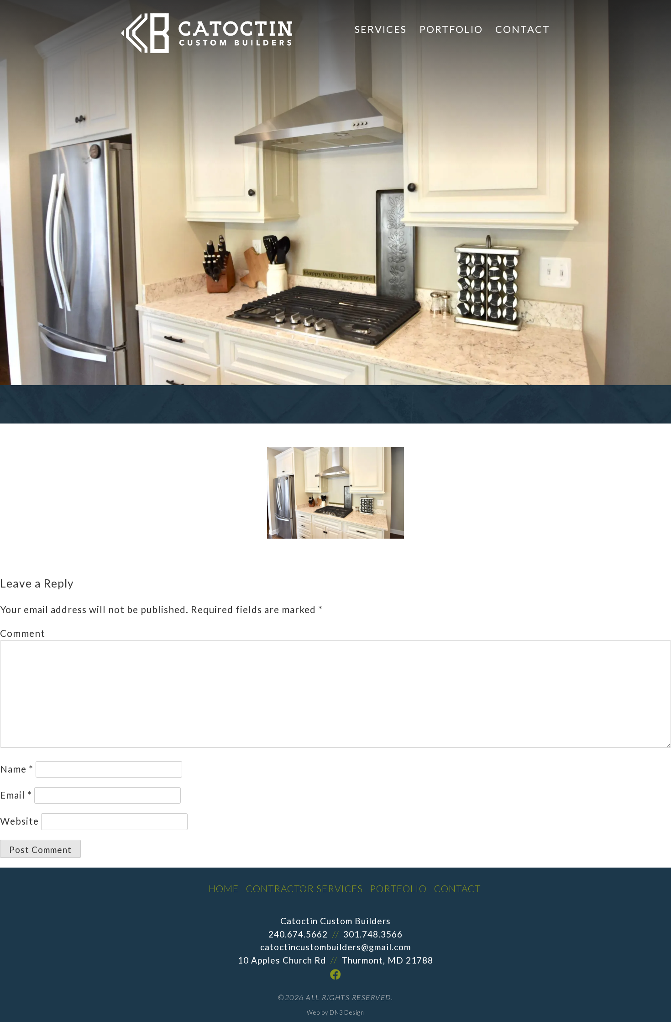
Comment (22, 633)
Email (16, 794)
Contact (522, 29)
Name (16, 768)
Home (224, 888)
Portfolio (451, 29)
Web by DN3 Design (335, 1012)
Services (381, 29)
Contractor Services (304, 888)
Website (19, 820)
